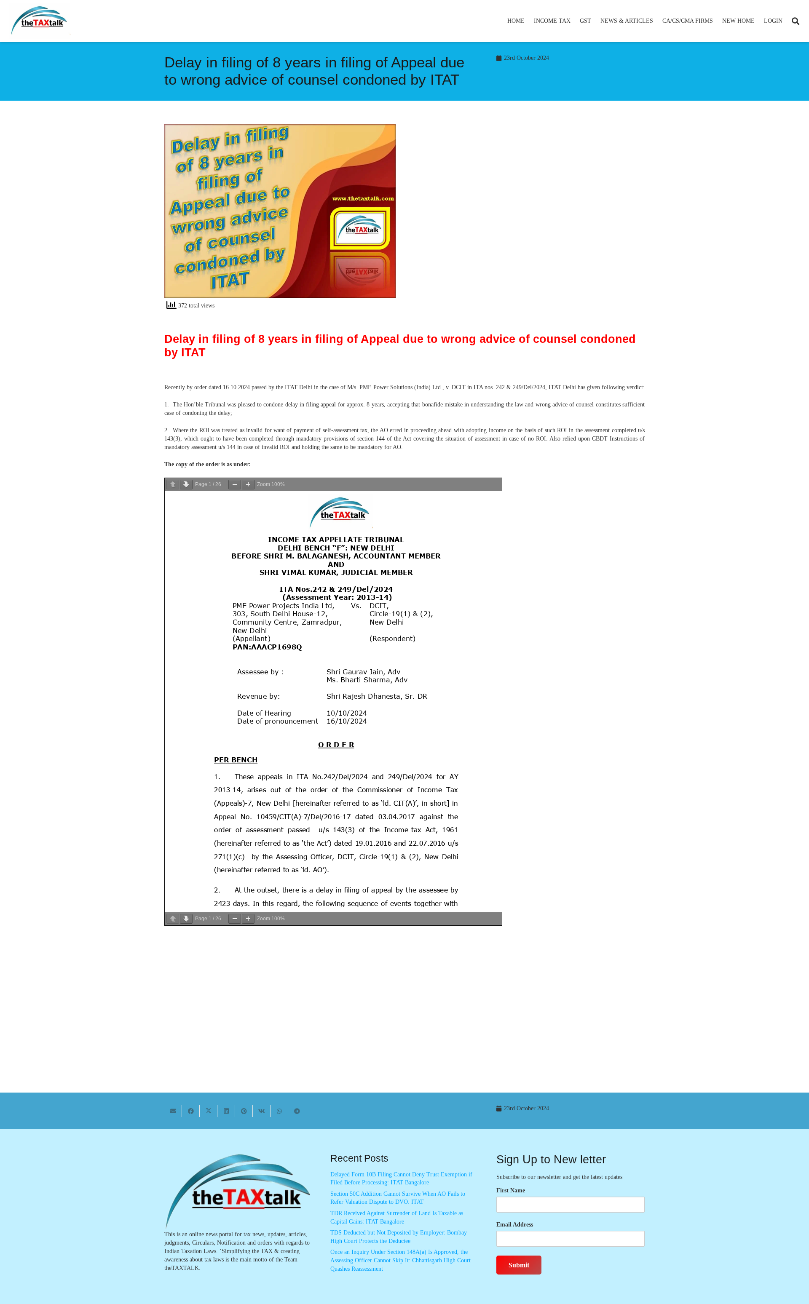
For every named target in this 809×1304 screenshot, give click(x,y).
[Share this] (191, 1111)
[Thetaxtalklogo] (39, 21)
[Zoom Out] (234, 484)
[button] (574, 21)
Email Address (514, 1224)
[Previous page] (172, 484)
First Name (510, 1190)
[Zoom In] (248, 484)
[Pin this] (244, 1111)
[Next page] (186, 484)
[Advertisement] (529, 200)
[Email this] (173, 1111)
